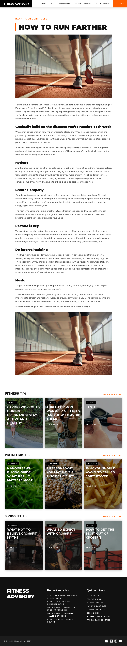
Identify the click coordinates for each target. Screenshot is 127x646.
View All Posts (112, 394)
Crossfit (12, 525)
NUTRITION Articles (83, 3)
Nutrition (13, 464)
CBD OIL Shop (93, 613)
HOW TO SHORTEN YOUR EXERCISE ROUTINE (58, 603)
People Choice (65, 3)
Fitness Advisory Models (99, 616)
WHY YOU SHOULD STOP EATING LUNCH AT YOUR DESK (61, 609)
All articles (93, 596)
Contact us (120, 3)
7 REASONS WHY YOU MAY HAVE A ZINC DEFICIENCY (62, 597)
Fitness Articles (48, 3)
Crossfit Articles (103, 3)
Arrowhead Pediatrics (98, 620)
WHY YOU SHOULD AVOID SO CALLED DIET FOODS (60, 615)
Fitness (12, 402)
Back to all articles (31, 19)
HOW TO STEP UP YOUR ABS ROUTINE (60, 621)
